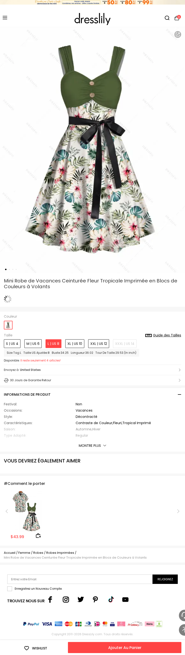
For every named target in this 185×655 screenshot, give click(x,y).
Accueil (9, 552)
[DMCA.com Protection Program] (158, 625)
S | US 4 (12, 343)
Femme (24, 552)
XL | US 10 (74, 343)
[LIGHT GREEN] (8, 323)
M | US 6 (33, 343)
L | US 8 (53, 343)
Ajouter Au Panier (124, 647)
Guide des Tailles (167, 335)
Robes (38, 552)
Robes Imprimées (60, 552)
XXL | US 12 (98, 343)
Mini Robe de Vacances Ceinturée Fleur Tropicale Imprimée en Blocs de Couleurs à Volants (75, 557)
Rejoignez (165, 579)
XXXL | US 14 (124, 343)
